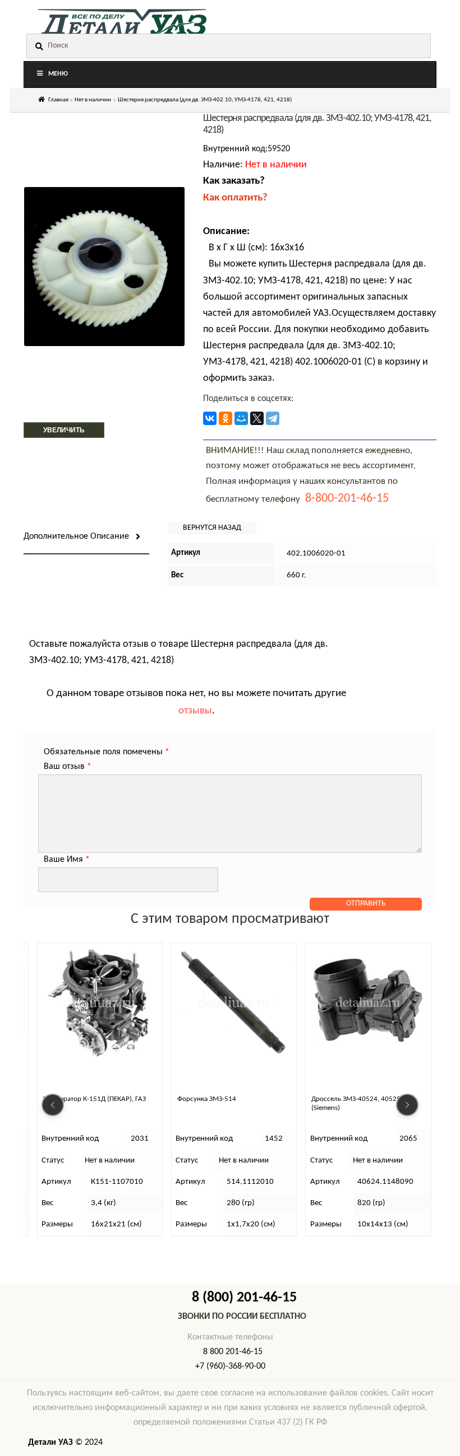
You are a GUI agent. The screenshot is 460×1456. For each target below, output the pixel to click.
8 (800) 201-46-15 (244, 1297)
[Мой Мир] (241, 418)
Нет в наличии (93, 100)
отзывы (195, 711)
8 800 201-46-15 (233, 1351)
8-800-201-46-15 (347, 498)
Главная (58, 100)
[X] (257, 418)
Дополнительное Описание (76, 536)
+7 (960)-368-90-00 (230, 1366)
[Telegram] (272, 418)
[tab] (86, 537)
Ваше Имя (67, 859)
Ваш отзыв (67, 766)
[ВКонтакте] (210, 418)
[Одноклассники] (225, 418)
